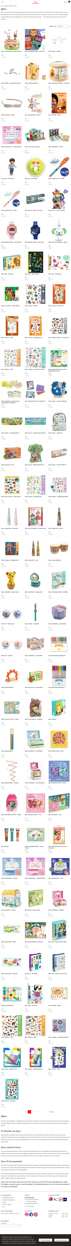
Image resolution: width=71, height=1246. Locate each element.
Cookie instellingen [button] (45, 1240)
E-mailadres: (4, 1223)
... (41, 1112)
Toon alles (51, 1112)
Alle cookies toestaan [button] (61, 1240)
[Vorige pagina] (18, 1112)
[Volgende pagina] (45, 1112)
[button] (2, 2)
